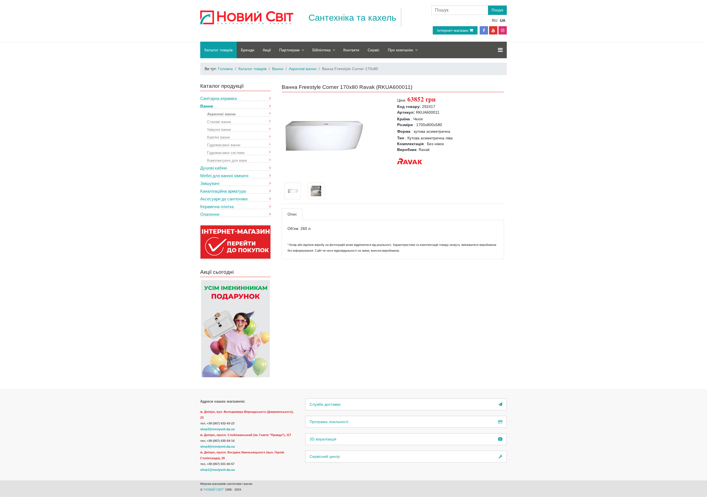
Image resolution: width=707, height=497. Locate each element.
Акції (267, 50)
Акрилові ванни (221, 113)
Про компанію (400, 50)
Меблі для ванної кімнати (224, 175)
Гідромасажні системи (225, 152)
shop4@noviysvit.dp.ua (217, 446)
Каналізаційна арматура (223, 191)
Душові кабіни (213, 168)
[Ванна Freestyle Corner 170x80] (323, 135)
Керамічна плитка (217, 206)
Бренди (247, 50)
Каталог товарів (218, 50)
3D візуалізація (323, 439)
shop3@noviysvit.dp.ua (217, 429)
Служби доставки (325, 404)
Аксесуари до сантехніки (223, 198)
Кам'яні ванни (218, 137)
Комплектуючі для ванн (227, 160)
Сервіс (373, 50)
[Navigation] (500, 50)
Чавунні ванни (219, 129)
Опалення (209, 214)
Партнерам (289, 50)
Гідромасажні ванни (223, 144)
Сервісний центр (325, 456)
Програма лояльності (329, 421)
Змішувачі (209, 183)
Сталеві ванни (219, 121)
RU (494, 20)
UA (502, 20)
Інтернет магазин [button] (453, 30)
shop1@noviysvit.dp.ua (217, 469)
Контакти (351, 50)
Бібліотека (321, 50)
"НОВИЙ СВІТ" (214, 489)
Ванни (206, 106)
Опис (292, 214)
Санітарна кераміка (218, 98)
